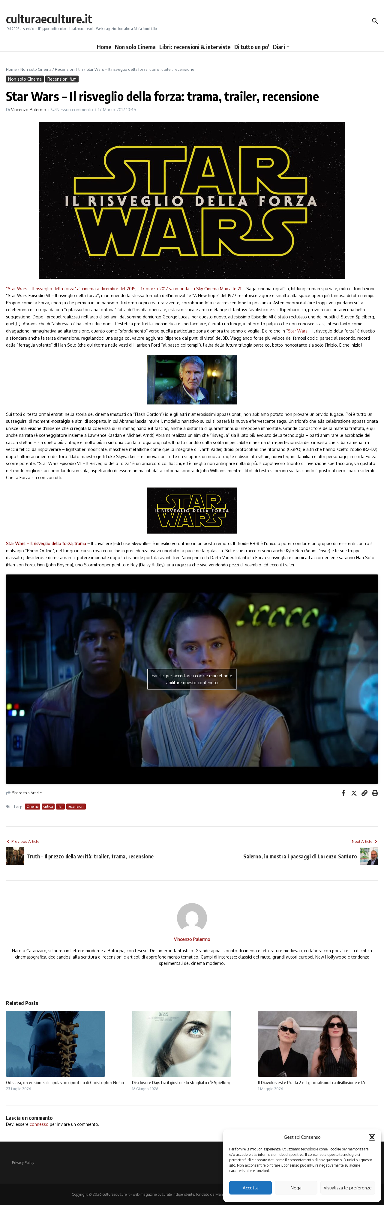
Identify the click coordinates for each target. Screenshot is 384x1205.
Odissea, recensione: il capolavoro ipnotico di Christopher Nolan (65, 1082)
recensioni (76, 806)
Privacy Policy (23, 1162)
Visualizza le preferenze (348, 1188)
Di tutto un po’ (251, 46)
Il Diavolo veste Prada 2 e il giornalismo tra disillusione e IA (311, 1082)
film (60, 806)
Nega (296, 1188)
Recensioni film (69, 69)
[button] (372, 1137)
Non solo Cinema (135, 46)
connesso (39, 1124)
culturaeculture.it (49, 18)
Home (104, 46)
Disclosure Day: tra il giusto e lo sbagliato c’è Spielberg (182, 1082)
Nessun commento (74, 109)
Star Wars (298, 330)
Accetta (251, 1188)
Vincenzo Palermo (28, 109)
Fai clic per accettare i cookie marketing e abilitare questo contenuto (192, 679)
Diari (279, 46)
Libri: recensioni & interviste (195, 46)
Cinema (32, 806)
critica (48, 806)
